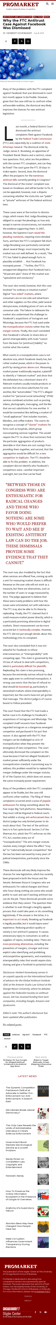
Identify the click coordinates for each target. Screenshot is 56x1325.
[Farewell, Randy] (43, 1179)
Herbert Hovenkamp (19, 33)
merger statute (11, 330)
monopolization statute (20, 326)
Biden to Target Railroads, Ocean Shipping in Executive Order (41, 1063)
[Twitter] (21, 41)
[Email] (28, 41)
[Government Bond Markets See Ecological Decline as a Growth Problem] (43, 1145)
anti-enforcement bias (37, 817)
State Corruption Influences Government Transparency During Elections (19, 1242)
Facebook (36, 1035)
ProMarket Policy (42, 1292)
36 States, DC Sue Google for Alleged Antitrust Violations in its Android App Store (15, 1063)
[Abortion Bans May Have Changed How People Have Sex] (43, 1227)
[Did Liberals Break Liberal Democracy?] (43, 1113)
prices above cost (29, 367)
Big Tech (38, 17)
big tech (25, 1035)
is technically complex (28, 629)
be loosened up (24, 686)
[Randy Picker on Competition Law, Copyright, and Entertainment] (43, 1162)
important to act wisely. (15, 919)
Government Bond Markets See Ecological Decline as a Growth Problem (19, 1146)
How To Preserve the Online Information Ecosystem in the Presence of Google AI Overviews (21, 1195)
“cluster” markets (37, 424)
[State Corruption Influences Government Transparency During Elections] (43, 1242)
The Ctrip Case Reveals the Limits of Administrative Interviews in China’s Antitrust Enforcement (21, 1129)
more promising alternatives (18, 944)
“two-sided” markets (21, 293)
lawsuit (7, 1038)
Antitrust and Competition (17, 17)
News (46, 17)
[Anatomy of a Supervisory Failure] (43, 1211)
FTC (45, 1035)
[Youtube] (45, 1312)
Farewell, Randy (15, 1175)
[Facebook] (15, 41)
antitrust (16, 1035)
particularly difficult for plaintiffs (29, 666)
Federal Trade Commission (37, 138)
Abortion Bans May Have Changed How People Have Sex (19, 1226)
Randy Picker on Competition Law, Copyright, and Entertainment (15, 1163)
